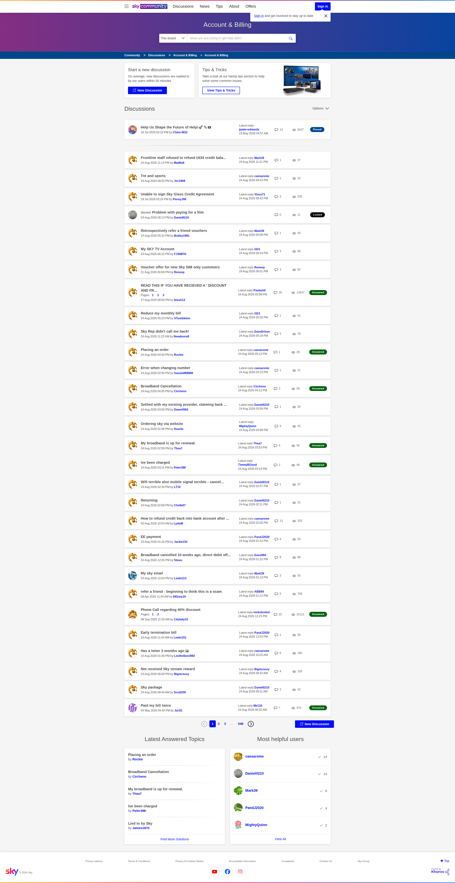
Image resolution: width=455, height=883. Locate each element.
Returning (149, 500)
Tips (219, 6)
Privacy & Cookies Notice (189, 861)
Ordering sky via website (162, 424)
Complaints (288, 861)
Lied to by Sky (140, 823)
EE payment (151, 537)
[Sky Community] (149, 6)
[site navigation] (126, 6)
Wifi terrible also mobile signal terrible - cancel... (182, 482)
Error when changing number (165, 368)
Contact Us (326, 861)
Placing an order (155, 350)
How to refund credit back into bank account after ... (185, 518)
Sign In (322, 6)
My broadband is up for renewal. (168, 443)
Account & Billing (227, 24)
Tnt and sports (153, 176)
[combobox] (236, 38)
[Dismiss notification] (326, 16)
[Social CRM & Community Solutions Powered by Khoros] (440, 871)
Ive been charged (155, 462)
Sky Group (364, 861)
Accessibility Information (242, 861)
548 (240, 724)
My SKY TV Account (157, 249)
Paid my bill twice (156, 705)
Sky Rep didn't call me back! (165, 331)
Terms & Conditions (139, 861)
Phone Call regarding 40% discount (170, 610)
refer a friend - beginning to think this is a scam (181, 591)
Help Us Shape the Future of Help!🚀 (172, 127)
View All (280, 839)
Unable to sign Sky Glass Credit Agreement (177, 194)
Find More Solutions (174, 839)
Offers (250, 6)
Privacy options (94, 861)
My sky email (152, 573)
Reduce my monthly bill (161, 313)
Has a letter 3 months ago (163, 651)
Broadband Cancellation (161, 386)
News (205, 6)
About (234, 6)
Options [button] (317, 108)
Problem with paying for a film (178, 212)
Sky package (151, 687)
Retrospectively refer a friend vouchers (174, 231)
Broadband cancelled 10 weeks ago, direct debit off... (186, 555)
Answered (318, 292)
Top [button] (446, 861)
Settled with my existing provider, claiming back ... (184, 404)
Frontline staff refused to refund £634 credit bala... (183, 158)
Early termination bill (158, 632)
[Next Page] (250, 723)
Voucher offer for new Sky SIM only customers (180, 267)
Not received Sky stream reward (168, 669)
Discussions (183, 6)
